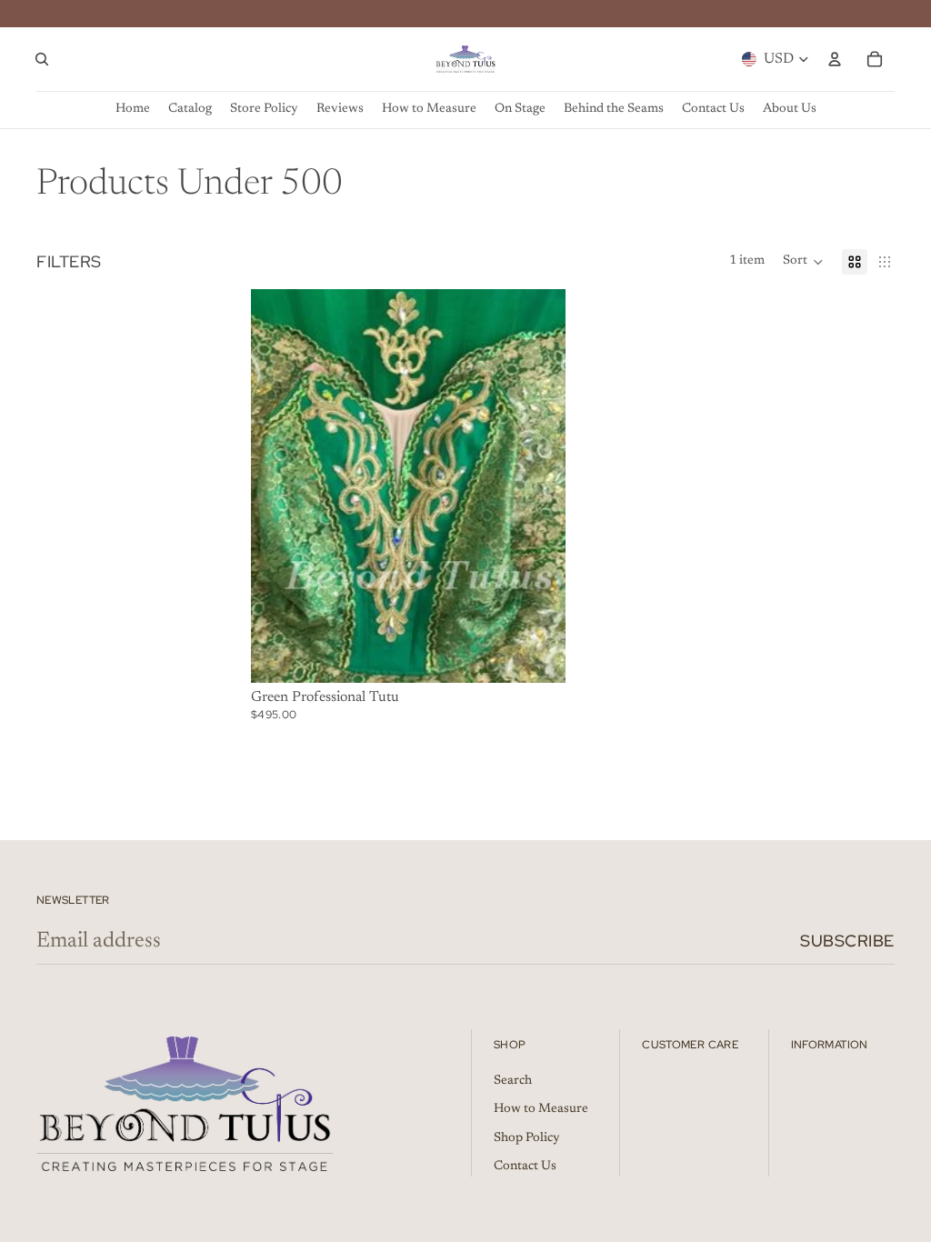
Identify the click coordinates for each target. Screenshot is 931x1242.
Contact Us (525, 1166)
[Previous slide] (278, 486)
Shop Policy (527, 1138)
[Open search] (42, 59)
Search (513, 1081)
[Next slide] (538, 486)
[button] (803, 262)
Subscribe (847, 940)
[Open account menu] (835, 59)
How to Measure (541, 1109)
